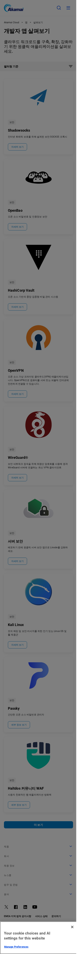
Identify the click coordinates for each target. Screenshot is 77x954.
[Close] (72, 927)
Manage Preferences (16, 946)
